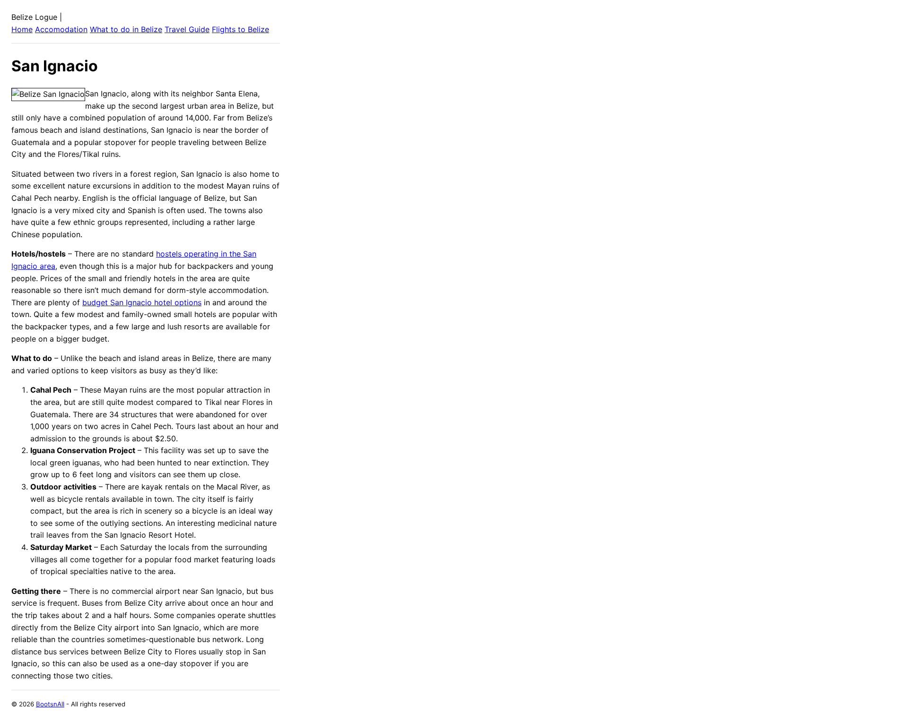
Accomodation (61, 29)
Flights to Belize (240, 29)
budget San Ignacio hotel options (141, 302)
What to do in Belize (126, 29)
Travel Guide (187, 29)
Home (22, 29)
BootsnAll (50, 704)
